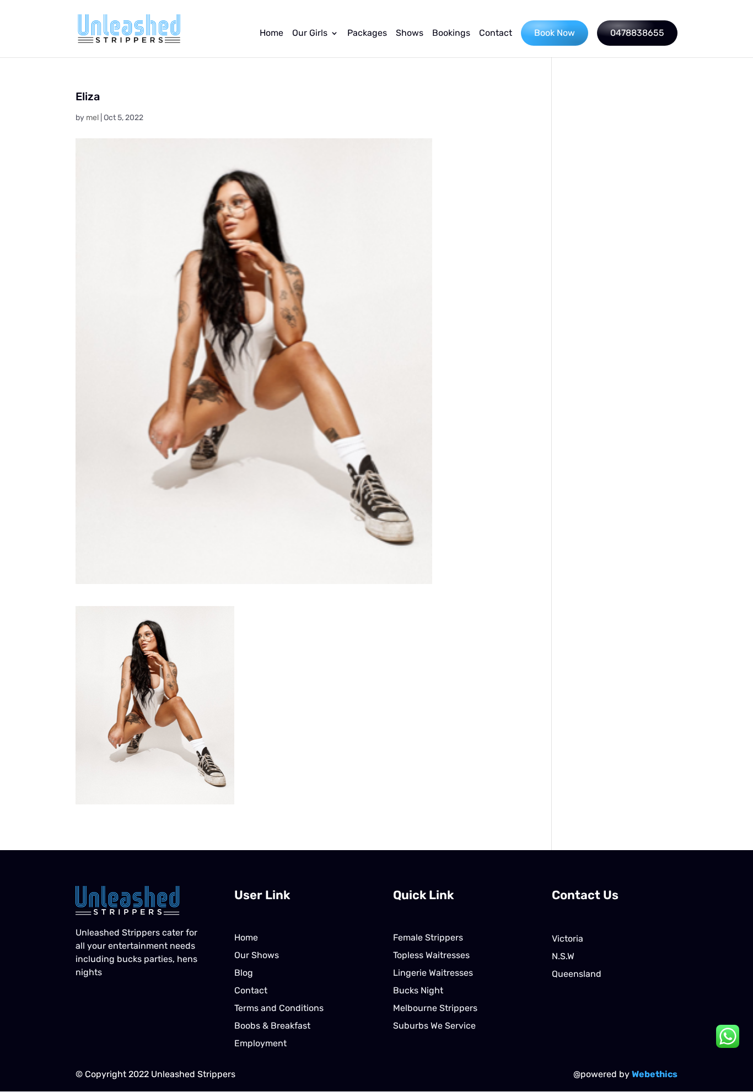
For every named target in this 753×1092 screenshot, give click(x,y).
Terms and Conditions (279, 1008)
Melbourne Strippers (435, 1008)
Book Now (554, 33)
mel (92, 117)
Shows (409, 33)
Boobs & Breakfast (272, 1025)
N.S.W (563, 956)
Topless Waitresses (431, 955)
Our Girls (309, 33)
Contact (495, 33)
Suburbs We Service (434, 1025)
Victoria (567, 938)
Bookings (451, 33)
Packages (367, 33)
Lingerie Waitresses (433, 972)
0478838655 (637, 33)
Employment (260, 1043)
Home (271, 33)
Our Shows (256, 955)
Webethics (654, 1074)
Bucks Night (418, 990)
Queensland (576, 974)
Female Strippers (428, 937)
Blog (243, 972)
